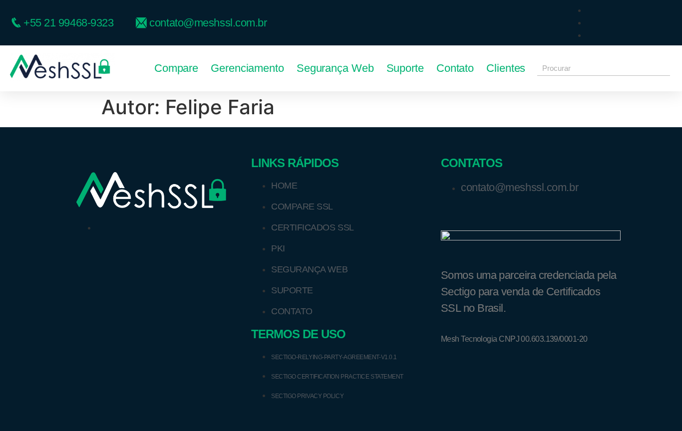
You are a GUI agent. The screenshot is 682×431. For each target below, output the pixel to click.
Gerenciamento (247, 68)
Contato (455, 68)
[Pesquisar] (662, 68)
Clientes (505, 68)
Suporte (405, 68)
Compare (176, 68)
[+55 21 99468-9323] (73, 22)
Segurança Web (335, 68)
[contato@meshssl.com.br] (212, 22)
